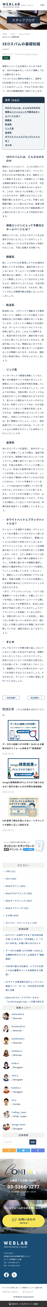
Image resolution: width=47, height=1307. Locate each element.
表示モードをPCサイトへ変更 (25, 1304)
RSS (9, 1150)
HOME (4, 34)
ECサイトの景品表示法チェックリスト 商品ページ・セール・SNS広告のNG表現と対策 (25, 986)
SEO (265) (11, 878)
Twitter (23, 1150)
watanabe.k (17, 1014)
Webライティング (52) (17, 908)
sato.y (14, 1075)
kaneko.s (16, 1087)
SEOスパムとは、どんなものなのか (22, 107)
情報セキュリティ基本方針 (33, 1287)
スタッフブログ (24, 34)
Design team (18, 1124)
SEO (6, 58)
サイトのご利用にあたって (12, 1287)
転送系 (8, 124)
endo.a (15, 1063)
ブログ (12, 34)
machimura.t (18, 1038)
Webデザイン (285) (15, 886)
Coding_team (31, 54)
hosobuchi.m (18, 1026)
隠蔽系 (8, 120)
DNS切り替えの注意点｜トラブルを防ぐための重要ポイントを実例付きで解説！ (24, 970)
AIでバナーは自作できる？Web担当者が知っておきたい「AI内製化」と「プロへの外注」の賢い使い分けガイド (24, 939)
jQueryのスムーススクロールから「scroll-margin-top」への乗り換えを (25, 999)
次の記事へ (35, 697)
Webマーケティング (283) (19, 900)
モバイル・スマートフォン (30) (21, 922)
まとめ (8, 144)
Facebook (38, 1150)
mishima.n (16, 1050)
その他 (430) (12, 915)
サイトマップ (28, 1292)
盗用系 (8, 132)
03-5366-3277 (23, 1187)
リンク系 (9, 128)
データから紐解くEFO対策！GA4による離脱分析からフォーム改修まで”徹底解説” (25, 954)
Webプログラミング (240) (19, 893)
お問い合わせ (27, 1220)
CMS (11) (10, 871)
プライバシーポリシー (10, 1292)
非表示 (15, 100)
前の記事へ (12, 697)
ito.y (13, 1099)
